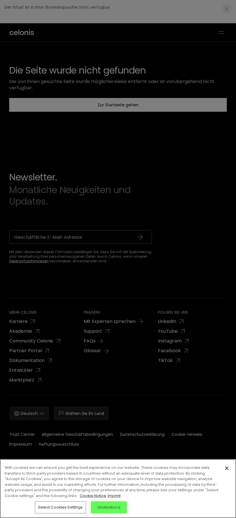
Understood (108, 507)
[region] (118, 488)
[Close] (226, 468)
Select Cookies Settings (60, 507)
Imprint (114, 495)
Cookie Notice (93, 495)
